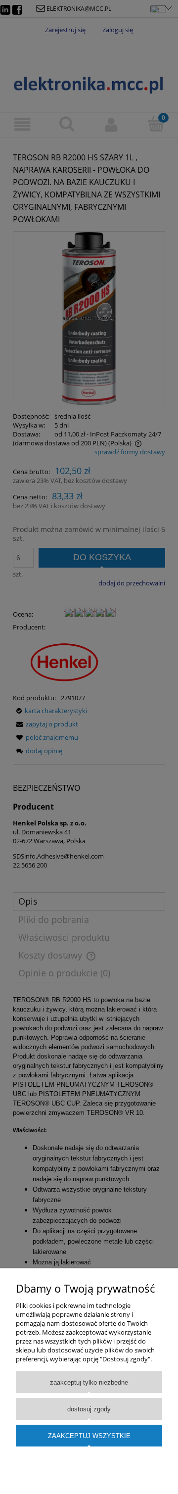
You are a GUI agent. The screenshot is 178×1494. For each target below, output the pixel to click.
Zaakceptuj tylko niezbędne (89, 1382)
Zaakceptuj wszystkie (89, 1436)
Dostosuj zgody (89, 1409)
